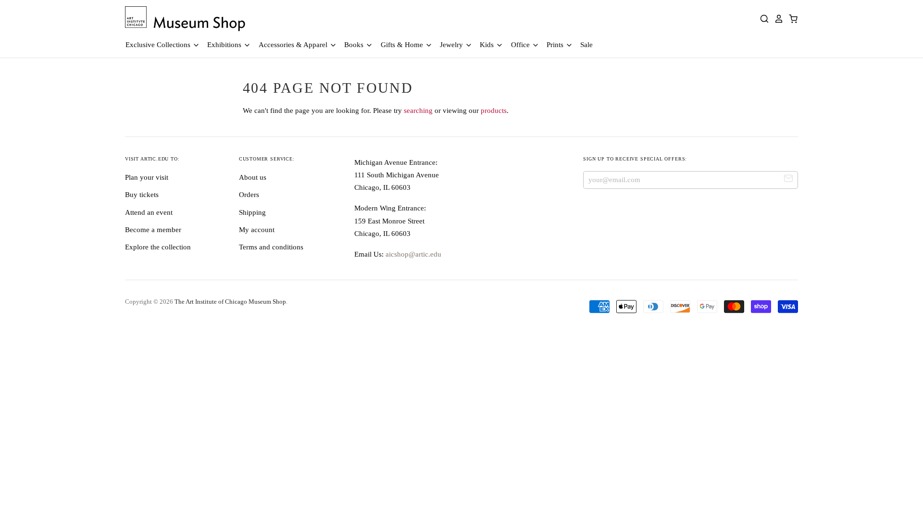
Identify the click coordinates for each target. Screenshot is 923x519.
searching (418, 110)
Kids (488, 45)
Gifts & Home (403, 45)
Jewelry (452, 45)
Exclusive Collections (158, 45)
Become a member (153, 230)
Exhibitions (225, 45)
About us (252, 177)
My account (256, 230)
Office (521, 45)
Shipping (252, 212)
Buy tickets (142, 194)
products (494, 110)
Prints (556, 45)
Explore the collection (158, 247)
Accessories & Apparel (294, 45)
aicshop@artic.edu (412, 254)
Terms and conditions (271, 247)
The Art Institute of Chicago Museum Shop (230, 301)
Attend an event (149, 212)
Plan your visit (146, 177)
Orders (249, 194)
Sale (586, 45)
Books (354, 45)
